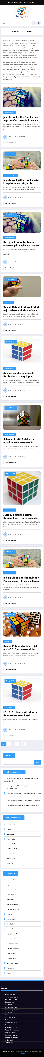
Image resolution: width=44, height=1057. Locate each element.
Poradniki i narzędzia (13, 949)
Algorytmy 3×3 (11, 880)
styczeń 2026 (11, 834)
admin (10, 137)
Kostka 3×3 (10, 914)
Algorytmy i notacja (12, 885)
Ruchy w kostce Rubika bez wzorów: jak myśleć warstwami (21, 244)
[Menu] (4, 22)
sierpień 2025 (11, 859)
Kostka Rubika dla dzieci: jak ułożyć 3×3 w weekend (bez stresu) (20, 647)
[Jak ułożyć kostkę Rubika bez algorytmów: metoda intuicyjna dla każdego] (22, 97)
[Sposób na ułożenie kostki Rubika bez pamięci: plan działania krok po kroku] (22, 351)
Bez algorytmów (9, 112)
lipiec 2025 (10, 864)
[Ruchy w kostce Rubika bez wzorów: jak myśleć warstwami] (22, 222)
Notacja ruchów (11, 939)
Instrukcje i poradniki (13, 909)
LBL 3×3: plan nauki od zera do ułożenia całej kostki (20, 714)
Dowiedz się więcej (10, 143)
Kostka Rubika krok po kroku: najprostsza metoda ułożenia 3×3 (21, 308)
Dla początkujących (11, 175)
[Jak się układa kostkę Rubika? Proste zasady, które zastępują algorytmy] (22, 558)
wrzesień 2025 (11, 854)
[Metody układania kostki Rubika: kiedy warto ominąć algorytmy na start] (22, 488)
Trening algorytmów (12, 963)
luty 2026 (9, 829)
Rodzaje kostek (11, 953)
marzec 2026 (11, 824)
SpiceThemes (22, 1053)
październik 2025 (12, 849)
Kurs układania (9, 707)
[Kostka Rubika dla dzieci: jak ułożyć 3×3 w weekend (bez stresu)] (22, 624)
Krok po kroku (9, 302)
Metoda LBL (10, 929)
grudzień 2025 (11, 839)
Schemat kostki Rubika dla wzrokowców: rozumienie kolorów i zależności (19, 441)
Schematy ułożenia (12, 958)
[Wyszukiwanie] (33, 23)
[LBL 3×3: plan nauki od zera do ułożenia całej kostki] (22, 690)
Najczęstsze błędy (12, 934)
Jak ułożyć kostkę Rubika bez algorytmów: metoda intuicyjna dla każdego (21, 118)
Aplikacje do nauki (12, 890)
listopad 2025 (11, 844)
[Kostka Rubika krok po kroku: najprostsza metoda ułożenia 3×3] (22, 287)
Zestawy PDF (10, 973)
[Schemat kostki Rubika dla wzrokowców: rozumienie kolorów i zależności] (22, 417)
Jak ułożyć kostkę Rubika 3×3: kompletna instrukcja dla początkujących (21, 181)
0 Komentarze (21, 137)
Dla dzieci (7, 641)
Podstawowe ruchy (12, 944)
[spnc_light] (39, 23)
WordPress (21, 1052)
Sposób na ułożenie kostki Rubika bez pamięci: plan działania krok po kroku (18, 374)
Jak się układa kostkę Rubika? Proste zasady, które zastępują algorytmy (21, 579)
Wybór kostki (10, 968)
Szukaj (9, 755)
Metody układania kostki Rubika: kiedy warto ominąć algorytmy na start (19, 516)
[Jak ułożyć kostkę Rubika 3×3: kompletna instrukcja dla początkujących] (22, 161)
